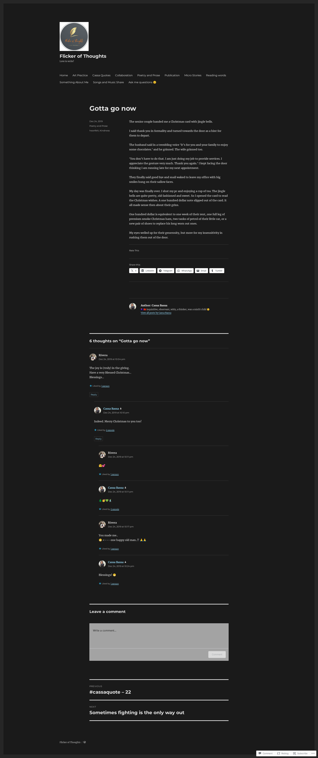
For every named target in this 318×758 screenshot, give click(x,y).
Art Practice (80, 75)
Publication (172, 75)
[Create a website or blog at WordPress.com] (84, 742)
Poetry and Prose (148, 75)
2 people (110, 430)
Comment (217, 654)
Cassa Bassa (111, 408)
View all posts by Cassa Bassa (156, 313)
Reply (94, 394)
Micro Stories (192, 75)
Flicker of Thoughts (83, 56)
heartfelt (94, 130)
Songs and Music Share (108, 82)
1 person (105, 386)
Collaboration (124, 75)
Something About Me (74, 82)
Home (64, 75)
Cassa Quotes (101, 75)
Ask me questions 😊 (142, 82)
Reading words (216, 75)
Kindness (105, 130)
